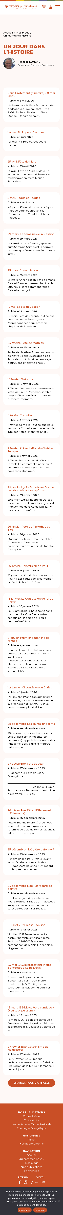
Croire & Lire (31, 1120)
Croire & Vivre (31, 1116)
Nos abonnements (31, 1143)
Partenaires (31, 1170)
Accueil (8, 32)
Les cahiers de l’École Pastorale (31, 1124)
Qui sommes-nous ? (31, 1158)
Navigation (31, 1150)
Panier (31, 1139)
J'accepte (24, 1210)
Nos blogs (22, 32)
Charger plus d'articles (31, 1082)
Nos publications (31, 1112)
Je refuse (40, 1210)
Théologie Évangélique (31, 1128)
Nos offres (31, 1135)
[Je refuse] (58, 1201)
